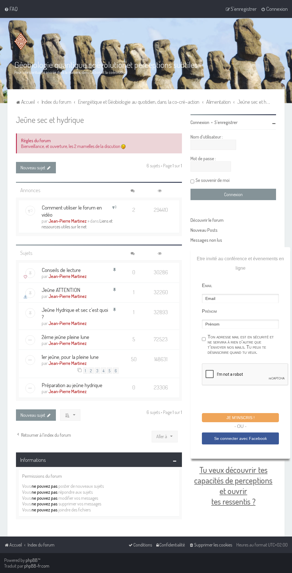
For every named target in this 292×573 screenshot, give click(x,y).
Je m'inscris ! (240, 417)
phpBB (32, 560)
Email (207, 285)
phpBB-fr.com (36, 566)
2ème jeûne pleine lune (65, 336)
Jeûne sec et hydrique (50, 119)
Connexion (199, 122)
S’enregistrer (226, 122)
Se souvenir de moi (213, 180)
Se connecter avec (240, 438)
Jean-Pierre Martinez (67, 221)
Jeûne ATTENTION (61, 289)
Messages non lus (206, 240)
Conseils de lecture (61, 269)
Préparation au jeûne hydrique (72, 385)
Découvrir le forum (207, 220)
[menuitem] (11, 9)
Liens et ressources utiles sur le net (77, 223)
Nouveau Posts (204, 230)
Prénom (209, 311)
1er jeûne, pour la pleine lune (70, 356)
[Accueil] (22, 41)
